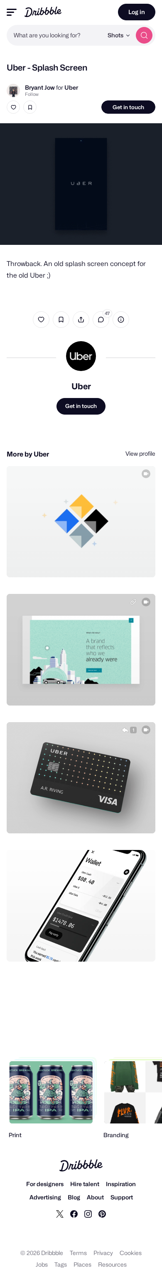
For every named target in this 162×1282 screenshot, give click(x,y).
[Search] (144, 35)
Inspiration (121, 1183)
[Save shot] (30, 107)
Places (82, 1264)
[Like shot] (13, 107)
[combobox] (55, 35)
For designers (45, 1183)
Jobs (42, 1264)
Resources (112, 1264)
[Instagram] (88, 1213)
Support (121, 1197)
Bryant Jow (40, 87)
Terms (78, 1252)
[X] (60, 1213)
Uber (71, 87)
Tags (60, 1264)
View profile (140, 453)
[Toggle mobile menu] (11, 12)
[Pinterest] (102, 1213)
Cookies (131, 1252)
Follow (32, 94)
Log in (136, 11)
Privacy (103, 1252)
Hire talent (84, 1183)
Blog (74, 1197)
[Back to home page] (43, 12)
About (95, 1197)
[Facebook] (74, 1213)
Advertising (45, 1197)
